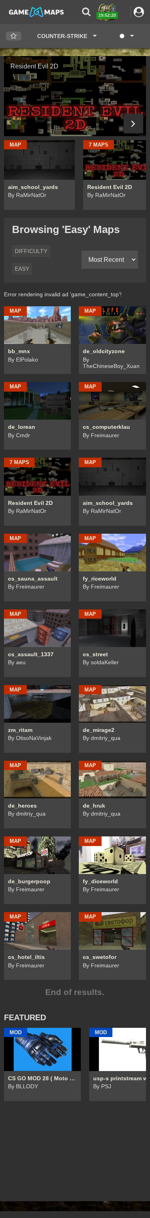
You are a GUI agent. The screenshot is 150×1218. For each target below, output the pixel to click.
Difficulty (31, 251)
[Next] (133, 123)
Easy (22, 268)
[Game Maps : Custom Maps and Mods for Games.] (36, 11)
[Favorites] (13, 36)
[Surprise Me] (126, 36)
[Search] (86, 12)
